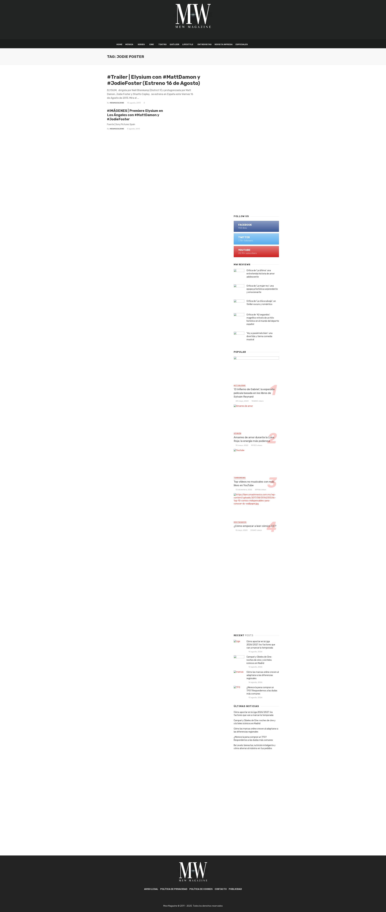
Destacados (240, 522)
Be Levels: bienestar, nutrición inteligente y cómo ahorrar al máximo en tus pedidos (254, 747)
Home (119, 44)
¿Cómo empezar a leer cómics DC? (255, 525)
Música (129, 44)
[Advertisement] (256, 163)
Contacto (221, 889)
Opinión (237, 433)
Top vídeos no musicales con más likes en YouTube (254, 483)
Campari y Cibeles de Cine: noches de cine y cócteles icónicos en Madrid (259, 660)
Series (141, 44)
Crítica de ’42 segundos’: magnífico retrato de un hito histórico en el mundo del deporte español (263, 319)
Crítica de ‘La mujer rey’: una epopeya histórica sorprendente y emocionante (262, 289)
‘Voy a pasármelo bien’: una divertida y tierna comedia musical (259, 336)
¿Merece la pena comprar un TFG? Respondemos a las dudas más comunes (262, 690)
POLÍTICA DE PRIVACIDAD (173, 889)
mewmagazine (117, 103)
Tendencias (240, 478)
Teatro (162, 44)
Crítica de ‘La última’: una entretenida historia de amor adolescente (261, 273)
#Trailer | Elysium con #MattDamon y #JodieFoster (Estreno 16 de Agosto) (153, 80)
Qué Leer (174, 44)
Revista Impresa (224, 44)
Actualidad (240, 385)
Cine (151, 44)
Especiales (242, 44)
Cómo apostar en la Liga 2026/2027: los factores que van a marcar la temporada (261, 644)
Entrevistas (205, 44)
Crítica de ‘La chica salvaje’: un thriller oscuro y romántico (261, 303)
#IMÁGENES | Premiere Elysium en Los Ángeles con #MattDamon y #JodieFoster (135, 115)
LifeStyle (187, 44)
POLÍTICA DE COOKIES (201, 889)
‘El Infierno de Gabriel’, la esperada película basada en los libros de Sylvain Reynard (254, 393)
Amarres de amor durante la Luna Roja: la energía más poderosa (254, 439)
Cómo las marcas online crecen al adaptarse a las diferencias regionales (263, 675)
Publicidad (235, 889)
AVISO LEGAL (151, 889)
